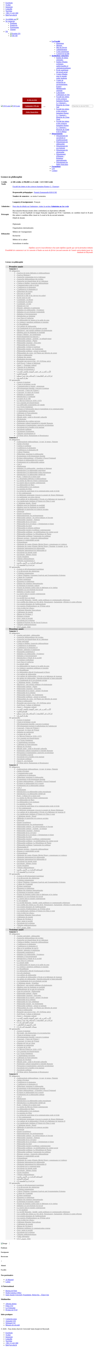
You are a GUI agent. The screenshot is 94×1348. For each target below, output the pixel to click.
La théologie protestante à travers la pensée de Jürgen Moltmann (40, 495)
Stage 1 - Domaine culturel (26, 365)
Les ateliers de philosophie (26, 326)
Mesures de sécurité (13, 1325)
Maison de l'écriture (24, 415)
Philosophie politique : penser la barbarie (31, 351)
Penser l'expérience (24, 513)
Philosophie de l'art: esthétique (28, 1002)
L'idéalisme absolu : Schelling (28, 682)
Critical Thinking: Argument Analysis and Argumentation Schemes (41, 575)
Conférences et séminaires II (27, 289)
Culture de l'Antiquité (25, 577)
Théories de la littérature (26, 367)
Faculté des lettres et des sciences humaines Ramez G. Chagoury (36, 187)
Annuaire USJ (11, 1321)
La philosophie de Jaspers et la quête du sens (33, 320)
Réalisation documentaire (26, 359)
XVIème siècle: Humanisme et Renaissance (33, 435)
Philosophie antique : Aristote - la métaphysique (34, 339)
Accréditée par (11, 19)
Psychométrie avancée (25, 755)
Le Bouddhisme (23, 324)
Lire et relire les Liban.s (25, 608)
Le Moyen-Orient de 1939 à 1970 (29, 401)
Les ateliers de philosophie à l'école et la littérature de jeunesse (39, 676)
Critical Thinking (23, 452)
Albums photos (11, 1304)
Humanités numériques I (26, 652)
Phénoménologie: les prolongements (30, 516)
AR (16, 36)
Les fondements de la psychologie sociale (32, 328)
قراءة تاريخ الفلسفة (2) (25, 565)
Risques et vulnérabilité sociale (28, 540)
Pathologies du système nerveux (28, 421)
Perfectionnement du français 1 (28, 337)
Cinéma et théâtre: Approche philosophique (32, 283)
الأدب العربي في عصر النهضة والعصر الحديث (34, 372)
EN (18, 34)
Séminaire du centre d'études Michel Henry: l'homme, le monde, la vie (42, 546)
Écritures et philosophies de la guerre (30, 460)
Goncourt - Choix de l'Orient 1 (28, 390)
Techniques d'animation (25, 431)
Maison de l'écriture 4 (25, 919)
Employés (13, 25)
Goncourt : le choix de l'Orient (28, 392)
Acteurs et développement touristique (30, 569)
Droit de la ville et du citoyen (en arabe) (31, 296)
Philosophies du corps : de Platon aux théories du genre (37, 353)
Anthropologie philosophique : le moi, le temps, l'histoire (37, 442)
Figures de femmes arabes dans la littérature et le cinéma (37, 588)
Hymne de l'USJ (11, 1310)
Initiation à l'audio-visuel (26, 592)
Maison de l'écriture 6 (25, 1226)
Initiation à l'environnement (27, 314)
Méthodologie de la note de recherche (30, 989)
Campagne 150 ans (32, 106)
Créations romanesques (25, 573)
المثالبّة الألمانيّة (23, 1179)
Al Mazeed (10, 1280)
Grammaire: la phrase (25, 302)
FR (7, 31)
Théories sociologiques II (26, 433)
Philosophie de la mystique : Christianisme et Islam (35, 524)
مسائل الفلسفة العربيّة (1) (27, 1027)
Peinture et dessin (23, 616)
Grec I (19, 464)
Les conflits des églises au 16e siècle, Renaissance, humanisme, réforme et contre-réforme (49, 602)
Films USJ (9, 1306)
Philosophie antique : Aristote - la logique (32, 829)
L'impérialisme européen (26, 411)
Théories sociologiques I (26, 369)
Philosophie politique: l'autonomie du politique (34, 536)
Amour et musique (23, 382)
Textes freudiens (23, 557)
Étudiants (13, 23)
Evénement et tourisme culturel (28, 586)
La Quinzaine (10, 1308)
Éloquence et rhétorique (25, 581)
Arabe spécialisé (23, 641)
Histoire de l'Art (23, 306)
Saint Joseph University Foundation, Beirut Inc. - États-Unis (27, 1295)
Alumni (13, 29)
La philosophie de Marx (25, 485)
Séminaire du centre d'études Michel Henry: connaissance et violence (42, 544)
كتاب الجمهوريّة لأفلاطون (26, 1025)
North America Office (13, 1293)
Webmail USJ (10, 1323)
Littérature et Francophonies (27, 413)
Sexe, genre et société (25, 618)
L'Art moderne (22, 596)
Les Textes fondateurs (25, 407)
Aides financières (32, 112)
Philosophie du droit (24, 526)
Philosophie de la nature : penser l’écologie (32, 691)
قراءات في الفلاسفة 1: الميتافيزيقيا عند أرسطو (34, 376)
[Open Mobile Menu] (44, 106)
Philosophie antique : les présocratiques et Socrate (35, 518)
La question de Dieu (24, 489)
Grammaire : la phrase (25, 300)
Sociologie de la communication (28, 1166)
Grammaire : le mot (24, 304)
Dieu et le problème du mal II (27, 948)
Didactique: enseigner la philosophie (30, 454)
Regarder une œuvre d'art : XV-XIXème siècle (34, 361)
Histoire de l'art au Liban (26, 1043)
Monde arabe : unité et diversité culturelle (32, 417)
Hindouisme (21, 466)
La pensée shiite (23, 664)
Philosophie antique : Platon (27, 341)
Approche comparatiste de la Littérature (31, 277)
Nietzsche (20, 511)
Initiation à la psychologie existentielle (31, 312)
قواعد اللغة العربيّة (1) (25, 1022)
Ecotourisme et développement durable (31, 456)
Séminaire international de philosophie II (31, 550)
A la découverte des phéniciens (28, 571)
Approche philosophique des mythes (30, 279)
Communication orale (25, 773)
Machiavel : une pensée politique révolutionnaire (34, 330)
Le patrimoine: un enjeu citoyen (28, 497)
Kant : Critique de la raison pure (28, 477)
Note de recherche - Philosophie (28, 991)
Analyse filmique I (23, 275)
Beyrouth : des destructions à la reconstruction (33, 1033)
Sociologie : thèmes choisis (27, 555)
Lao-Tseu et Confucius (25, 318)
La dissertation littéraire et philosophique (31, 479)
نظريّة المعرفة (22, 378)
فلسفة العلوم (22, 374)
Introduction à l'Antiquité (26, 397)
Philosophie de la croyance (26, 522)
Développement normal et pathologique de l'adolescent (37, 726)
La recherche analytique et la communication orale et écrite (38, 491)
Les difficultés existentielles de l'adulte (31, 405)
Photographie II (22, 847)
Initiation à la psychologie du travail (30, 590)
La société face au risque (26, 598)
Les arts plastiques (23, 973)
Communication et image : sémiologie (30, 386)
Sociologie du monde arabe (27, 552)
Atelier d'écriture (23, 444)
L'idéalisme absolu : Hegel (26, 503)
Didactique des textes (24, 291)
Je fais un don (32, 100)
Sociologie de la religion (26, 620)
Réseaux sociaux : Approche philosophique (32, 538)
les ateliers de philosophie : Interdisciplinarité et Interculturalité (39, 678)
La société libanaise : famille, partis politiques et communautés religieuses (43, 600)
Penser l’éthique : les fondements (29, 334)
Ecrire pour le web (23, 298)
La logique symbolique (25, 660)
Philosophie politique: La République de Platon (34, 534)
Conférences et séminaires (26, 287)
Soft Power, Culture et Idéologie (28, 363)
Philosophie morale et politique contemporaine (34, 530)
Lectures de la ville (24, 399)
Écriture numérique (24, 579)
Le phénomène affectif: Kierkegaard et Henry (33, 672)
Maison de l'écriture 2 (25, 614)
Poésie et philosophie (24, 355)
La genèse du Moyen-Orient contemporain (32, 481)
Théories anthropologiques (26, 624)
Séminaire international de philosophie (31, 548)
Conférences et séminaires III (27, 450)
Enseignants (14, 27)
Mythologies (21, 419)
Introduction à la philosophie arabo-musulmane (34, 472)
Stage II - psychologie (25, 761)
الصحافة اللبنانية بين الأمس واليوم (29, 563)
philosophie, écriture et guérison (28, 347)
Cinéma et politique (24, 446)
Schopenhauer (22, 542)
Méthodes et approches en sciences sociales (32, 509)
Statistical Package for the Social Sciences (32, 622)
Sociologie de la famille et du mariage (30, 427)
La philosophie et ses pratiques (28, 487)
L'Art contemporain (24, 493)
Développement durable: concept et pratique (33, 388)
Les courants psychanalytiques (28, 403)
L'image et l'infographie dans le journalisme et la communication (40, 409)
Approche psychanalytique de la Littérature (32, 281)
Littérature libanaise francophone (29, 610)
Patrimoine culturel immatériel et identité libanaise (35, 423)
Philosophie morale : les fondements (30, 349)
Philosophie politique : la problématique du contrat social (37, 532)
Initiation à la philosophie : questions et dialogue (34, 468)
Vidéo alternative (23, 1236)
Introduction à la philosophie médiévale (31, 474)
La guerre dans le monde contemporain (31, 483)
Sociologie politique (24, 429)
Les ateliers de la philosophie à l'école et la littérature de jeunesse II (41, 499)
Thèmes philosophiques (25, 559)
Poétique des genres (24, 357)
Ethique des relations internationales (30, 583)
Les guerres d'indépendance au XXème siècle (33, 606)
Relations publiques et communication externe (33, 1228)
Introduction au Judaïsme (26, 316)
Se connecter (10, 21)
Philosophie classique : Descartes (29, 343)
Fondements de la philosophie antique (30, 462)
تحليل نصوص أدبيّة (24, 627)
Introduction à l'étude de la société (29, 658)
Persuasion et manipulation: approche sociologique (35, 425)
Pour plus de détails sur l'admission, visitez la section (41, 206)
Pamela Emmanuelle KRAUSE (45, 192)
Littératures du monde (25, 612)
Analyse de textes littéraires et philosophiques (33, 273)
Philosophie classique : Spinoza (28, 520)
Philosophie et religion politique (28, 528)
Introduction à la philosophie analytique (31, 470)
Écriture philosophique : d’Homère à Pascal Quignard (36, 458)
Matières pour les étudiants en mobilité (31, 332)
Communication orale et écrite (28, 285)
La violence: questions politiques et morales (32, 322)
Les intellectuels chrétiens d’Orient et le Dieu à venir (36, 501)
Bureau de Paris (11, 1291)
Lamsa (8, 1282)
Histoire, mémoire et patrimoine (28, 308)
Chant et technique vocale (26, 384)
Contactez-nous (11, 1319)
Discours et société (24, 293)
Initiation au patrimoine (25, 394)
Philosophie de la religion (26, 345)
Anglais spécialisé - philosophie (28, 635)
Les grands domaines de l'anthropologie (31, 604)
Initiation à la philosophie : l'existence (30, 310)
